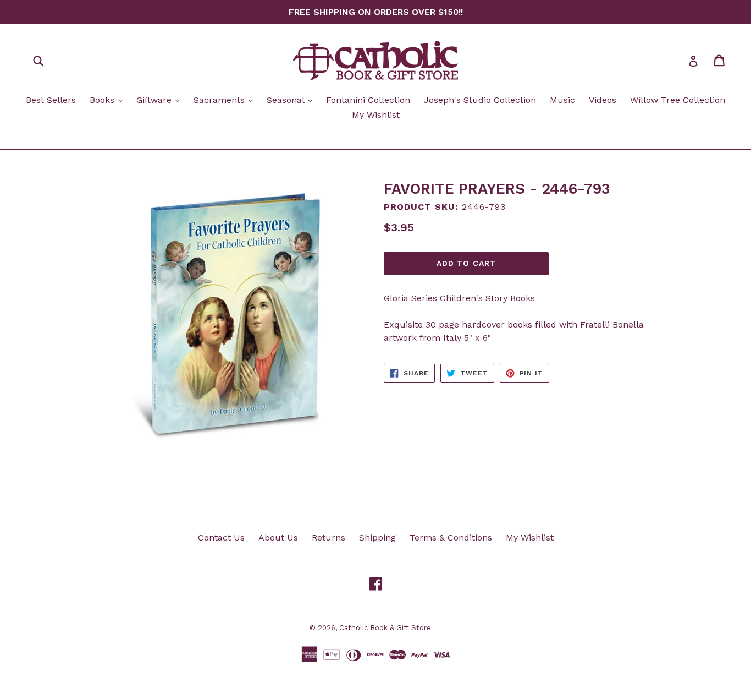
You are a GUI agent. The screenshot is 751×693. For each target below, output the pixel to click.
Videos (602, 100)
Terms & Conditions (451, 537)
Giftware (160, 99)
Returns (328, 537)
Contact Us (221, 537)
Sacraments (226, 99)
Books (109, 99)
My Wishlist (376, 115)
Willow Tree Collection (677, 100)
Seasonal (292, 99)
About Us (278, 537)
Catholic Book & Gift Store (385, 628)
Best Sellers (51, 100)
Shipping (377, 537)
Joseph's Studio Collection (480, 100)
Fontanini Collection (368, 100)
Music (562, 100)
